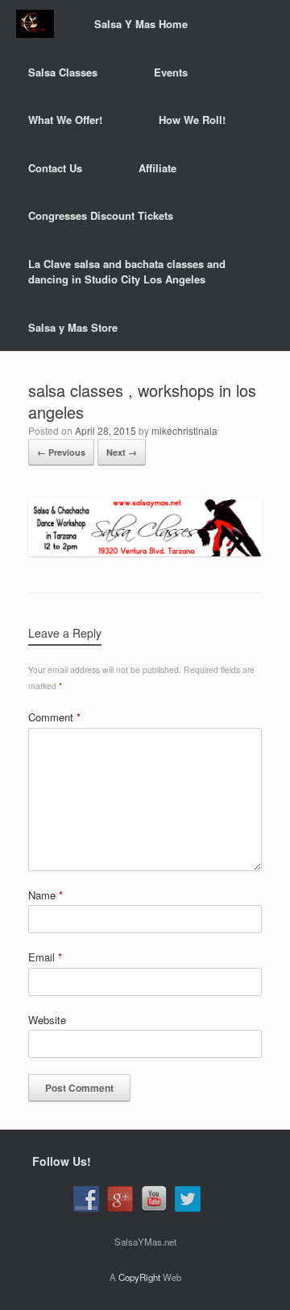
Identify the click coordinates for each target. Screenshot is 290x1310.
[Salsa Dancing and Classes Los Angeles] (35, 24)
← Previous (61, 452)
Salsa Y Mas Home (141, 23)
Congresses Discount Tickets (100, 215)
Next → (121, 452)
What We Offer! (65, 119)
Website (47, 1019)
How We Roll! (192, 119)
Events (171, 72)
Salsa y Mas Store (73, 327)
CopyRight (139, 1277)
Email (45, 957)
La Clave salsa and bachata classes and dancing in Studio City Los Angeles (127, 271)
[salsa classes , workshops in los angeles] (145, 552)
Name (45, 895)
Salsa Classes (62, 72)
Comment (54, 717)
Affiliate (157, 168)
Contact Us (55, 168)
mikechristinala (184, 430)
